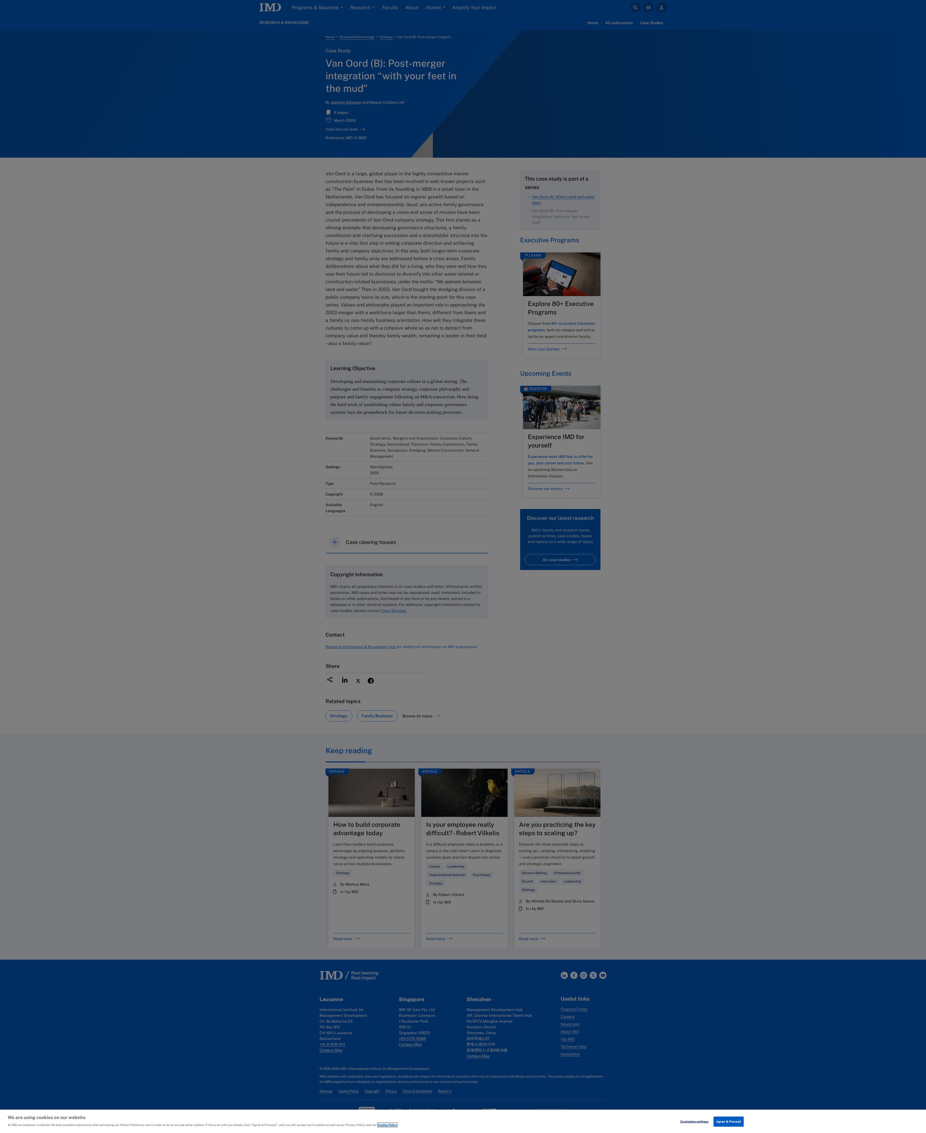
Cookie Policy (387, 1125)
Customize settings (694, 1121)
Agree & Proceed (728, 1121)
